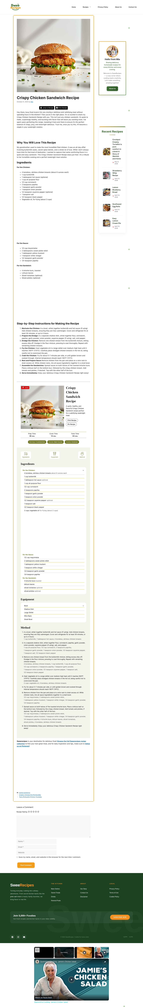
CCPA (131, 937)
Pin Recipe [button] (71, 424)
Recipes (85, 7)
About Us (118, 7)
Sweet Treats (55, 893)
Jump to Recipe (47, 108)
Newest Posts (56, 900)
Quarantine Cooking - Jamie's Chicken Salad (58, 961)
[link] (37, 962)
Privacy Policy (103, 7)
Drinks (53, 897)
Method (82, 457)
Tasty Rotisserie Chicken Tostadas (30, 797)
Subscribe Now (120, 917)
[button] (83, 470)
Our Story (83, 889)
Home (74, 7)
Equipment (54, 457)
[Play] (84, 952)
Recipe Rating (22, 812)
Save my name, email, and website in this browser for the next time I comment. (50, 857)
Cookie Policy (114, 897)
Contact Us (133, 7)
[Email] (24, 937)
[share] (105, 962)
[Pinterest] (12, 937)
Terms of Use (113, 893)
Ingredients (25, 457)
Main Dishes (55, 889)
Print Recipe (62, 108)
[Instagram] (18, 937)
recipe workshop (24, 792)
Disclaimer (84, 897)
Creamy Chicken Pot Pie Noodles (30, 795)
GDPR (125, 937)
